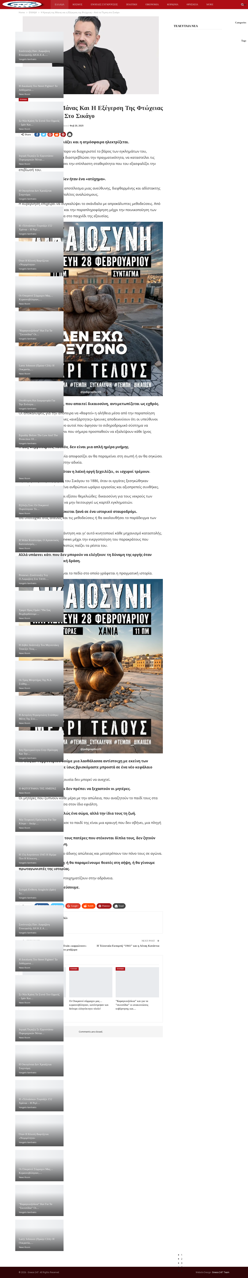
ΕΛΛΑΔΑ (59, 4)
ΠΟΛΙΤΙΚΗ (131, 4)
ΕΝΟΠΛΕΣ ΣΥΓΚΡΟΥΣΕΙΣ (104, 4)
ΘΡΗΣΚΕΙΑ (192, 4)
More (209, 4)
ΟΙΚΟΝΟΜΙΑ (152, 4)
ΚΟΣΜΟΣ (77, 4)
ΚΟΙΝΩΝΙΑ (172, 4)
